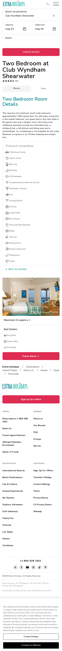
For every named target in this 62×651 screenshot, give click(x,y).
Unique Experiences (12, 491)
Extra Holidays (10, 366)
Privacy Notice (40, 497)
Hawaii (43, 370)
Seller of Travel (10, 451)
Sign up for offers (31, 399)
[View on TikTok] (39, 567)
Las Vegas (7, 531)
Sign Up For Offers (43, 470)
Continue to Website (30, 645)
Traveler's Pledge (42, 477)
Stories (37, 445)
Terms (36, 491)
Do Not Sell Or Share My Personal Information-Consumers (27, 590)
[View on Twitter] (15, 567)
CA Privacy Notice (42, 504)
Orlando (6, 525)
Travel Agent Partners (13, 435)
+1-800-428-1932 (31, 560)
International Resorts (13, 470)
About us (38, 418)
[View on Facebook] (21, 567)
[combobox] (28, 15)
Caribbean (7, 545)
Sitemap (37, 511)
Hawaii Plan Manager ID (12, 586)
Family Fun (8, 518)
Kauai (56, 370)
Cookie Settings (31, 636)
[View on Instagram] (33, 567)
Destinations (32, 366)
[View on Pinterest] (45, 567)
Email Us (6, 428)
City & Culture (9, 484)
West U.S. (28, 370)
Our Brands (39, 425)
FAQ (35, 432)
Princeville (13, 374)
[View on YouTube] (27, 567)
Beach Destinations (12, 477)
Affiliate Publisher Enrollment (11, 444)
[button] (55, 4)
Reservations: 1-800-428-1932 (15, 420)
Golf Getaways (10, 511)
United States (9, 370)
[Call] (48, 4)
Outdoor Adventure (12, 504)
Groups (37, 439)
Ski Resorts (8, 497)
